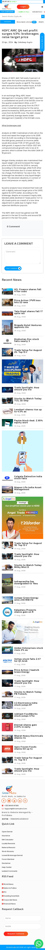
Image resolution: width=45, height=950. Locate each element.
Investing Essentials (11, 896)
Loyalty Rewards (8, 843)
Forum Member (8, 859)
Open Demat (7, 831)
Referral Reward (8, 847)
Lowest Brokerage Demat (12, 855)
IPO (4, 892)
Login (23, 6)
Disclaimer (6, 863)
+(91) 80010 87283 (11, 805)
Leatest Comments (9, 871)
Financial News (9, 904)
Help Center (7, 867)
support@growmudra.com (15, 808)
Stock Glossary (8, 851)
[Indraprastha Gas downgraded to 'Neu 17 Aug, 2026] (22, 593)
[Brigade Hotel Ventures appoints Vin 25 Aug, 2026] (22, 334)
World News (8, 884)
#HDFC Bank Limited (35, 22)
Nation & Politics (9, 888)
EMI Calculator (7, 839)
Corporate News (10, 900)
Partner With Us (42, 42)
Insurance (6, 835)
